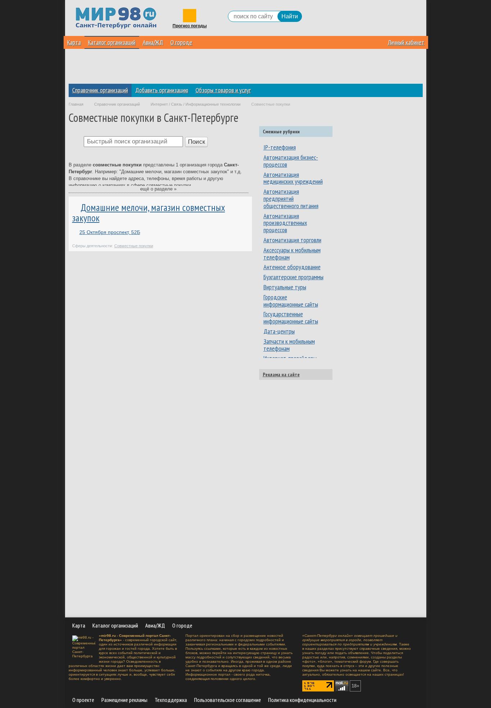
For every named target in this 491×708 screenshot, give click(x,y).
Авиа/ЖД (153, 42)
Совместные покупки (133, 246)
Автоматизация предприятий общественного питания (290, 198)
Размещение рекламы (124, 699)
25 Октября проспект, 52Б (109, 232)
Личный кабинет (406, 42)
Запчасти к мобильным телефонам (289, 345)
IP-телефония (279, 147)
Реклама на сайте (281, 374)
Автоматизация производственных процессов (285, 223)
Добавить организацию (161, 90)
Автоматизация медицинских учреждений (293, 178)
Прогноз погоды (190, 26)
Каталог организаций (112, 42)
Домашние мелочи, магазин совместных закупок (148, 212)
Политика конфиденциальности (302, 699)
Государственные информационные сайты (290, 317)
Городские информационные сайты (290, 300)
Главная (76, 104)
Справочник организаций (100, 90)
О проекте (83, 699)
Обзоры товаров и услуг (223, 90)
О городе (181, 42)
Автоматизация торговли (292, 240)
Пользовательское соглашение (227, 699)
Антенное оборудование (292, 267)
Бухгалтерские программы (293, 277)
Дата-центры (279, 331)
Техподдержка (171, 699)
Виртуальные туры (284, 287)
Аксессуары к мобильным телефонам (292, 253)
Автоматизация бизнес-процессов (290, 161)
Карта (74, 42)
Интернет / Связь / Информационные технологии (195, 104)
